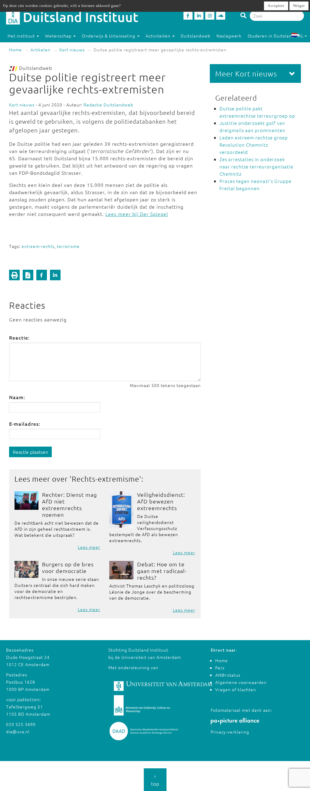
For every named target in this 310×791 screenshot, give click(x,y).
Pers (220, 668)
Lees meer (89, 547)
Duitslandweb (195, 36)
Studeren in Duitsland (271, 36)
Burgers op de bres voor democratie (68, 567)
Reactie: (19, 337)
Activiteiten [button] (159, 36)
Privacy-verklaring (230, 732)
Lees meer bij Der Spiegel (136, 213)
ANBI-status (227, 675)
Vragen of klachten (235, 689)
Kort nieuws (72, 50)
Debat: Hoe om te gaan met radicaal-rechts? (162, 571)
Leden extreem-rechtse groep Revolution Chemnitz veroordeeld (253, 144)
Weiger (299, 6)
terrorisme (68, 246)
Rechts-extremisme (105, 478)
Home (15, 50)
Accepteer (276, 6)
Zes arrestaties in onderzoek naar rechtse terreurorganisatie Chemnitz (256, 166)
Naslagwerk (229, 36)
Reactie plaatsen (30, 451)
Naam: (17, 397)
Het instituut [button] (22, 36)
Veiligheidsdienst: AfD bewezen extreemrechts (161, 501)
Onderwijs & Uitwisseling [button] (109, 36)
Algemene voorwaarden (241, 682)
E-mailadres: (24, 423)
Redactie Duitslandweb (108, 105)
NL (301, 36)
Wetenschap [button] (59, 36)
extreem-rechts (37, 246)
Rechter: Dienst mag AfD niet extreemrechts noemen (69, 504)
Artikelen (41, 50)
